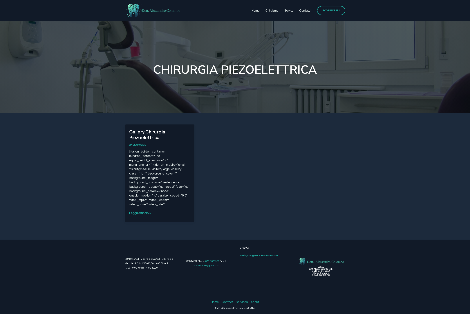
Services (242, 302)
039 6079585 (212, 261)
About (255, 302)
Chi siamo (272, 10)
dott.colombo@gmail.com (206, 265)
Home (256, 10)
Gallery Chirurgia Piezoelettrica (147, 134)
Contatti (304, 10)
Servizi (288, 10)
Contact (227, 302)
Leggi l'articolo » (140, 213)
